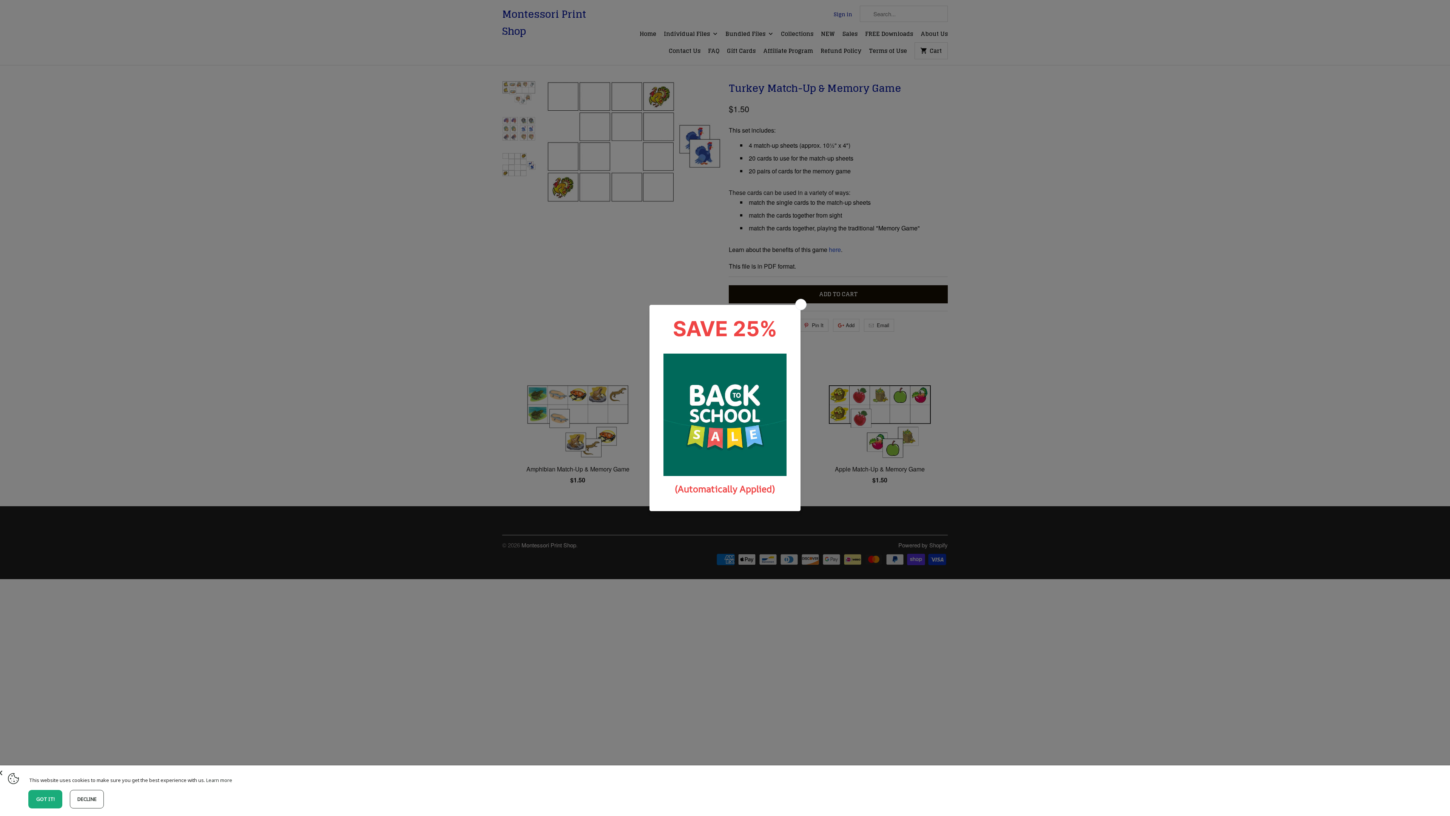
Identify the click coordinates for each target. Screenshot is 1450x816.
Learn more (219, 780)
